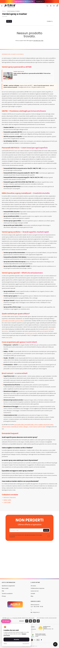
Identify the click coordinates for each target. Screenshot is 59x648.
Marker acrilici (7, 500)
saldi (43, 427)
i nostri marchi (33, 427)
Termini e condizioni (7, 593)
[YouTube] (34, 621)
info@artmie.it (36, 612)
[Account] (50, 5)
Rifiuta (5, 643)
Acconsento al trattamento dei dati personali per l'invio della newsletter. (25, 536)
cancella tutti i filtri (38, 40)
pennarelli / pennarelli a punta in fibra (12, 321)
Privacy (4, 596)
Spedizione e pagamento (8, 585)
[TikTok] (38, 621)
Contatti (33, 593)
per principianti (44, 331)
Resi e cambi (5, 588)
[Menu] (2, 5)
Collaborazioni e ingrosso (37, 588)
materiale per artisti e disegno (19, 427)
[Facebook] (26, 621)
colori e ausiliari (38, 424)
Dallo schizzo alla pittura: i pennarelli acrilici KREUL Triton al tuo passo (32, 74)
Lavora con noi (34, 591)
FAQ (3, 591)
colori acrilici (8, 337)
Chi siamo (33, 585)
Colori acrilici (7, 502)
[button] (50, 21)
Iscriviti (46, 530)
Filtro (8, 21)
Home (4, 11)
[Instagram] (30, 621)
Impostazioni (26, 643)
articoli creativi (6, 427)
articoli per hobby (48, 424)
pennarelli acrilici (19, 424)
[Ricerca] (47, 5)
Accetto (16, 639)
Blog (32, 596)
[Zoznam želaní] (53, 5)
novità (39, 427)
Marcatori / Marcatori (10, 497)
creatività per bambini (31, 333)
